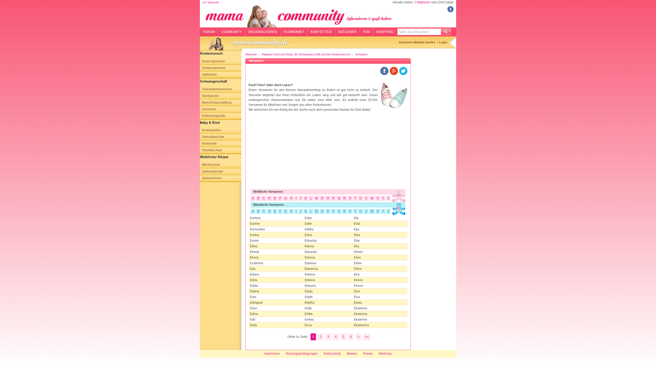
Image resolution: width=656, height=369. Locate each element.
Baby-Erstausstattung (217, 102)
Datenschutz (332, 353)
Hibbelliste (209, 74)
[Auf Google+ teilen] (394, 71)
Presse (368, 353)
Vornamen (209, 109)
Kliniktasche (210, 96)
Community (231, 32)
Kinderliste (209, 143)
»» (367, 337)
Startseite (251, 54)
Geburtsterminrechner (217, 89)
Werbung (385, 353)
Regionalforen (262, 32)
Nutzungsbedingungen (302, 353)
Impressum (272, 353)
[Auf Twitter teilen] (403, 71)
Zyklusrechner (212, 178)
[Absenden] (446, 31)
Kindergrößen (211, 130)
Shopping (385, 32)
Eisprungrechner (213, 61)
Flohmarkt (294, 32)
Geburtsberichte (213, 137)
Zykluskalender (212, 171)
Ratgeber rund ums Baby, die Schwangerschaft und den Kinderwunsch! (306, 54)
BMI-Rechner (211, 165)
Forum (209, 32)
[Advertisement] (328, 153)
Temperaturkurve (213, 68)
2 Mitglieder (422, 2)
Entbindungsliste (213, 116)
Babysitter (321, 32)
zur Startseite (210, 2)
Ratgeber (347, 32)
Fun (366, 32)
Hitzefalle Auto (212, 150)
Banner (352, 353)
